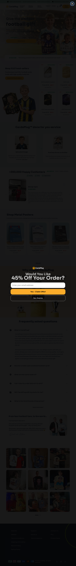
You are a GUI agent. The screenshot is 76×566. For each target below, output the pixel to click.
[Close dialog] (72, 4)
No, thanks (38, 298)
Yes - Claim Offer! (38, 292)
